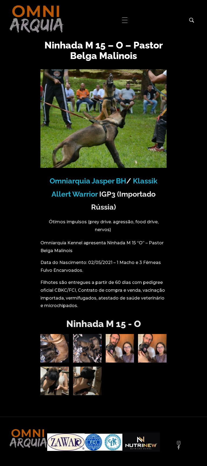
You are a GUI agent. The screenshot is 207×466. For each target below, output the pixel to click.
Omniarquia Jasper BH (88, 181)
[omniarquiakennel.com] (36, 19)
